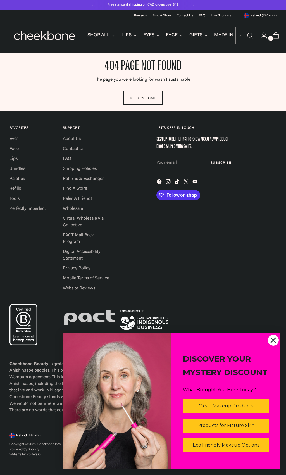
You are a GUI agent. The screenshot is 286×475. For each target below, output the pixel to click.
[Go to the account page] (261, 35)
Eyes (13, 139)
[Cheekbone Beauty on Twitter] (186, 183)
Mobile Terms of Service (86, 278)
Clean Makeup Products (226, 405)
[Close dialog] (273, 340)
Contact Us (73, 149)
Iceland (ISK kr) (261, 15)
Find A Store (75, 188)
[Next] (193, 5)
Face (14, 149)
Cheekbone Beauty (51, 444)
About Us (72, 139)
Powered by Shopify (24, 449)
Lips (13, 158)
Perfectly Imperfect (27, 208)
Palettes (17, 179)
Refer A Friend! (77, 198)
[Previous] (92, 5)
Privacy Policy (76, 268)
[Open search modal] (250, 35)
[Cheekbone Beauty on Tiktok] (177, 183)
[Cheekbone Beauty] (44, 35)
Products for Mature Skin (225, 425)
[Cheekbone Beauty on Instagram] (168, 183)
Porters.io (34, 454)
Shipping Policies (80, 169)
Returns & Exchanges (83, 179)
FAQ (67, 158)
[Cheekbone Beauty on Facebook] (159, 183)
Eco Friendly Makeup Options (226, 445)
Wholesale (73, 208)
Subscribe (221, 163)
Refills (15, 188)
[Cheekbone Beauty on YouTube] (195, 183)
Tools (14, 198)
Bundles (17, 169)
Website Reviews (79, 288)
